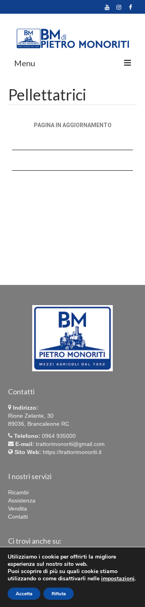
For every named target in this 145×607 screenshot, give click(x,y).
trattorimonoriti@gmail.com (70, 444)
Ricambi (18, 492)
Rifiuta (59, 593)
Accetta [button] (24, 593)
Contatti (18, 516)
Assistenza (21, 500)
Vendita (17, 508)
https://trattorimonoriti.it (72, 452)
